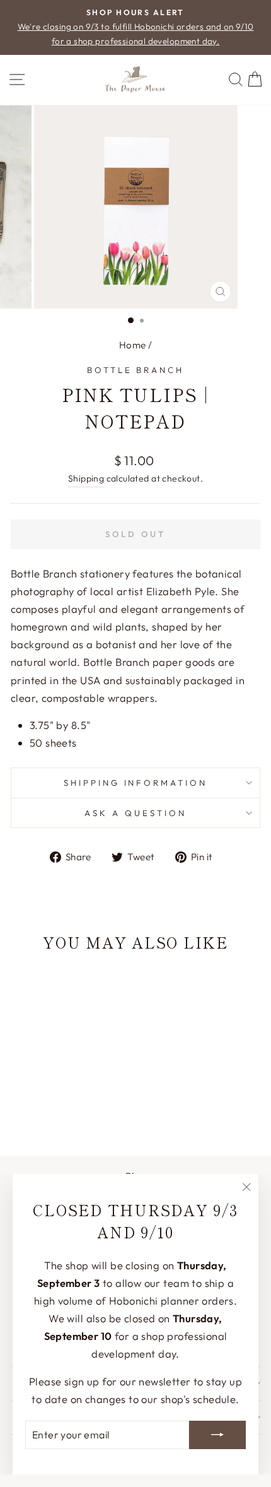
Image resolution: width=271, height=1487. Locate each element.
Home (132, 345)
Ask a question (135, 813)
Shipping (86, 478)
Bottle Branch (136, 370)
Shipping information (136, 783)
